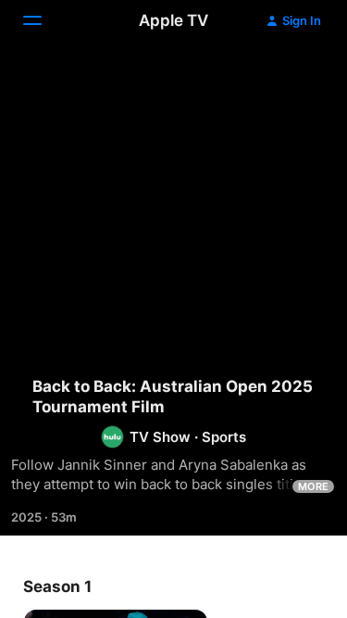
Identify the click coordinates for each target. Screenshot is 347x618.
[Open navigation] (43, 20)
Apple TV (173, 20)
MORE (313, 486)
